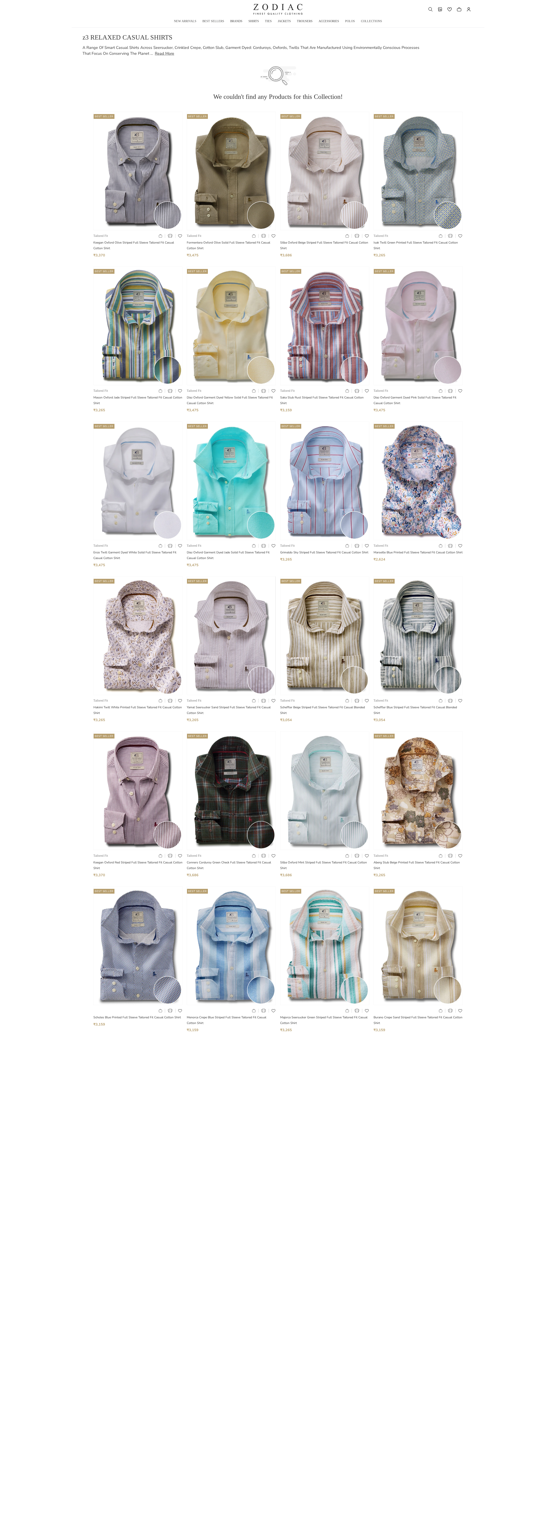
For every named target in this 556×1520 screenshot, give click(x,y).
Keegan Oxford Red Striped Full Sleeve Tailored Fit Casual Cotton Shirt (137, 865)
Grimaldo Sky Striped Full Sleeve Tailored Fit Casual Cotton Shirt (324, 552)
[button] (430, 9)
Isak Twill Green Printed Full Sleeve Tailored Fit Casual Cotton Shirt (416, 245)
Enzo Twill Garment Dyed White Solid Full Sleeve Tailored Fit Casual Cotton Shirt (134, 555)
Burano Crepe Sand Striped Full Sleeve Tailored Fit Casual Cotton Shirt (418, 1020)
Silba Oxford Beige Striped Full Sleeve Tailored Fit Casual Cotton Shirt (324, 245)
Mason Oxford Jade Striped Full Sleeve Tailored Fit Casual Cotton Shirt (137, 400)
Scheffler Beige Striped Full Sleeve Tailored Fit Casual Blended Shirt (322, 710)
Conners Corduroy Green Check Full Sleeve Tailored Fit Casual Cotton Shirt (229, 865)
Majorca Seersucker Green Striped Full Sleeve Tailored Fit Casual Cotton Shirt (323, 1020)
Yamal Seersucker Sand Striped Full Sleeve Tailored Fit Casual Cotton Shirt (229, 710)
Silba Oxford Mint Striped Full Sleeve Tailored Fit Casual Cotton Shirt (323, 865)
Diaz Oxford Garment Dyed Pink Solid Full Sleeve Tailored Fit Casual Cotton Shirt (415, 400)
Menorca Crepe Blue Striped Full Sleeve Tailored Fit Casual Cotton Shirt (226, 1020)
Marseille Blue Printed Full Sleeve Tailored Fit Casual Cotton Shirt (418, 552)
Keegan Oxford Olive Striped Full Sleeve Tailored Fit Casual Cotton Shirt (133, 245)
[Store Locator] (440, 9)
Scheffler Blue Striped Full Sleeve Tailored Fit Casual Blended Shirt (415, 710)
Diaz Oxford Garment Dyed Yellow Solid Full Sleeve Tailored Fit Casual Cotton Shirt (230, 400)
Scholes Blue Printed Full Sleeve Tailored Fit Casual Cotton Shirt (137, 1017)
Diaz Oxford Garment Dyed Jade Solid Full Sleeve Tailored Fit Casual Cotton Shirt (228, 555)
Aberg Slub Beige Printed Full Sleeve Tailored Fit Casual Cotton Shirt (417, 865)
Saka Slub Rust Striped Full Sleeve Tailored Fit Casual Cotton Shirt (322, 400)
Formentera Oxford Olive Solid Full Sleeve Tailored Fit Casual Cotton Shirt (228, 245)
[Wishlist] (449, 9)
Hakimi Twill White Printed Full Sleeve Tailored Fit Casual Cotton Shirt (137, 710)
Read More (164, 53)
